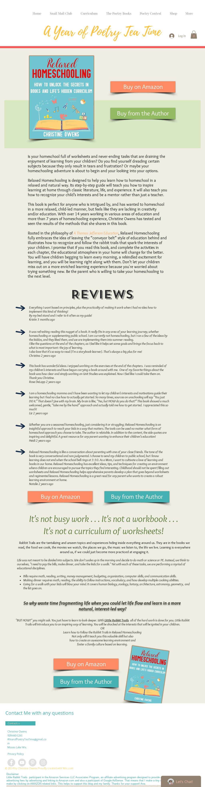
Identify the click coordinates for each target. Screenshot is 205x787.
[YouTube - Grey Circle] (22, 762)
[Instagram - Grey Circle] (43, 762)
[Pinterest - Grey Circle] (32, 762)
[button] (193, 35)
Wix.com (68, 768)
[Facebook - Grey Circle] (11, 762)
